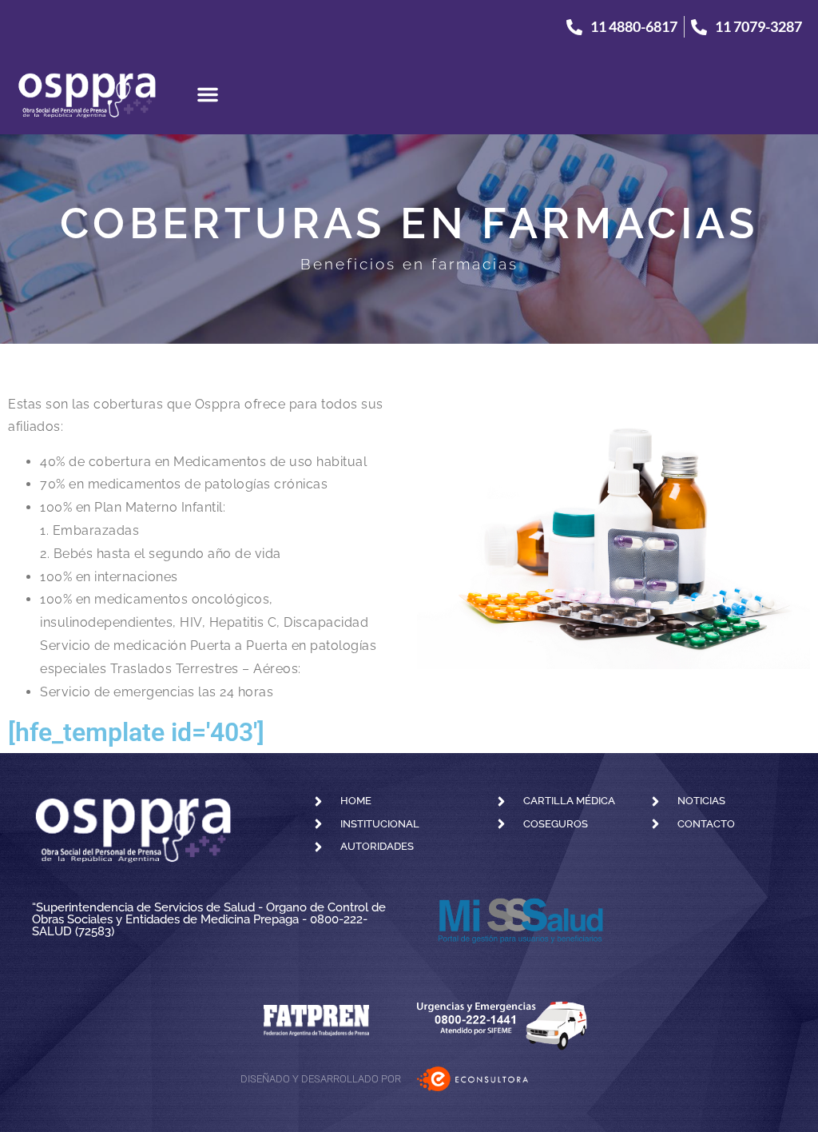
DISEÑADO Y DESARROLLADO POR (320, 1079)
